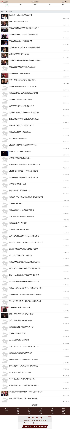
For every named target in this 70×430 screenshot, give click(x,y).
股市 (52, 413)
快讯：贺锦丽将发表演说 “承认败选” (21, 314)
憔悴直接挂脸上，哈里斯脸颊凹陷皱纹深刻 (23, 366)
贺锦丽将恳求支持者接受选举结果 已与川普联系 (25, 294)
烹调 (63, 411)
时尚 (29, 408)
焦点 (7, 5)
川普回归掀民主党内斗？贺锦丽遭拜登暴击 (23, 171)
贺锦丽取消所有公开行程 (17, 333)
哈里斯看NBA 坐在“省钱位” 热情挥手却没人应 (24, 164)
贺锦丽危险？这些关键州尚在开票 (20, 353)
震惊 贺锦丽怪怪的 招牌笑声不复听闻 (21, 216)
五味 (52, 408)
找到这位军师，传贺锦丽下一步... (20, 190)
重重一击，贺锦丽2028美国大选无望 (21, 125)
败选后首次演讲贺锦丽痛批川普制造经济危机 (24, 119)
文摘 (63, 5)
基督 (29, 411)
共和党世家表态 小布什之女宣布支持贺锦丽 (23, 398)
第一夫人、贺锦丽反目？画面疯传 (20, 255)
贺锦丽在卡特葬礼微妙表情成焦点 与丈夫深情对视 (26, 197)
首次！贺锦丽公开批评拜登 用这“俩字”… (22, 80)
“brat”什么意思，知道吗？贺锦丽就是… (22, 379)
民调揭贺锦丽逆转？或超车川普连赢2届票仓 (24, 385)
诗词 (52, 411)
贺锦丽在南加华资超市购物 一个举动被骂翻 (23, 177)
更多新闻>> (35, 405)
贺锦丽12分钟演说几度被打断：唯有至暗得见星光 (26, 288)
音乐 (18, 411)
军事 (40, 413)
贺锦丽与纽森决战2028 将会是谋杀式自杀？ (24, 28)
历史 (29, 413)
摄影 (40, 411)
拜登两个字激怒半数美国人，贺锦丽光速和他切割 (25, 392)
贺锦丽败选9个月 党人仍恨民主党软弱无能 (23, 93)
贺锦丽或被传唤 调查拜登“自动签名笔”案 (23, 86)
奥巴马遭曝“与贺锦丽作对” (18, 138)
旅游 (6, 408)
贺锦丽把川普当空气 (16, 203)
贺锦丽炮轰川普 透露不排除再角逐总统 (22, 67)
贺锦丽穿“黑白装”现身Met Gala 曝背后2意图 (24, 112)
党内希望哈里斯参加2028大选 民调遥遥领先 (24, 236)
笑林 (63, 413)
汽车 (40, 408)
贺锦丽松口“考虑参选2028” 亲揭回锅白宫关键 (24, 47)
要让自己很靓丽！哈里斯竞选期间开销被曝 (23, 249)
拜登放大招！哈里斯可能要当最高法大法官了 (24, 281)
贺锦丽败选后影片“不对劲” (18, 223)
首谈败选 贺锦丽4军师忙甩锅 (19, 229)
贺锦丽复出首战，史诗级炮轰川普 (20, 41)
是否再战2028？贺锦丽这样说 (19, 54)
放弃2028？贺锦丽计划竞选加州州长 (21, 106)
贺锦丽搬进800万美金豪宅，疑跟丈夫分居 (23, 34)
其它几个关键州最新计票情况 (19, 340)
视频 (21, 5)
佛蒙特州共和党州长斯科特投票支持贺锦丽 (23, 359)
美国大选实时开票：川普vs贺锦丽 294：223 (24, 346)
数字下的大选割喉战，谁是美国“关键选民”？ (24, 275)
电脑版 (36, 1)
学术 (18, 413)
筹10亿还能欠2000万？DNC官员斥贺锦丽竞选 (25, 268)
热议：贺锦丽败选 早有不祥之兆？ (20, 320)
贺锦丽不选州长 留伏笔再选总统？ (20, 99)
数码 (18, 408)
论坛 (49, 5)
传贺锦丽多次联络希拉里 (17, 184)
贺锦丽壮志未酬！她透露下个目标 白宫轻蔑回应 (25, 60)
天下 (6, 411)
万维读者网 (4, 11)
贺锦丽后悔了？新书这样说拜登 (19, 73)
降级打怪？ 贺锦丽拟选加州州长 (20, 151)
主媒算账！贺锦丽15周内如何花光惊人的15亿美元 (26, 242)
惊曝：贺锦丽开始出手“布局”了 (19, 21)
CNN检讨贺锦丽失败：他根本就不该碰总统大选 (25, 301)
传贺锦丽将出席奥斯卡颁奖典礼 (19, 158)
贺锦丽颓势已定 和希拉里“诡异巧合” (21, 327)
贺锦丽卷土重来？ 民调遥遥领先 (20, 132)
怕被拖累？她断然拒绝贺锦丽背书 (20, 15)
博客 (35, 5)
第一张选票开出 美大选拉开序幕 (20, 372)
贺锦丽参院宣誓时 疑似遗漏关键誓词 (21, 210)
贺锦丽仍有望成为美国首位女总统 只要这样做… (25, 262)
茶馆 (63, 408)
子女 (6, 413)
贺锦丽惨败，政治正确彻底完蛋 (19, 307)
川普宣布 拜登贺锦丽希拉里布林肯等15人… (23, 145)
